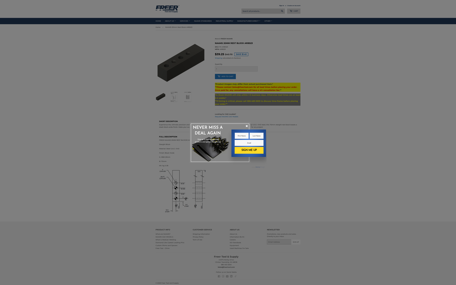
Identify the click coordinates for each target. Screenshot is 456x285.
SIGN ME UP (249, 150)
